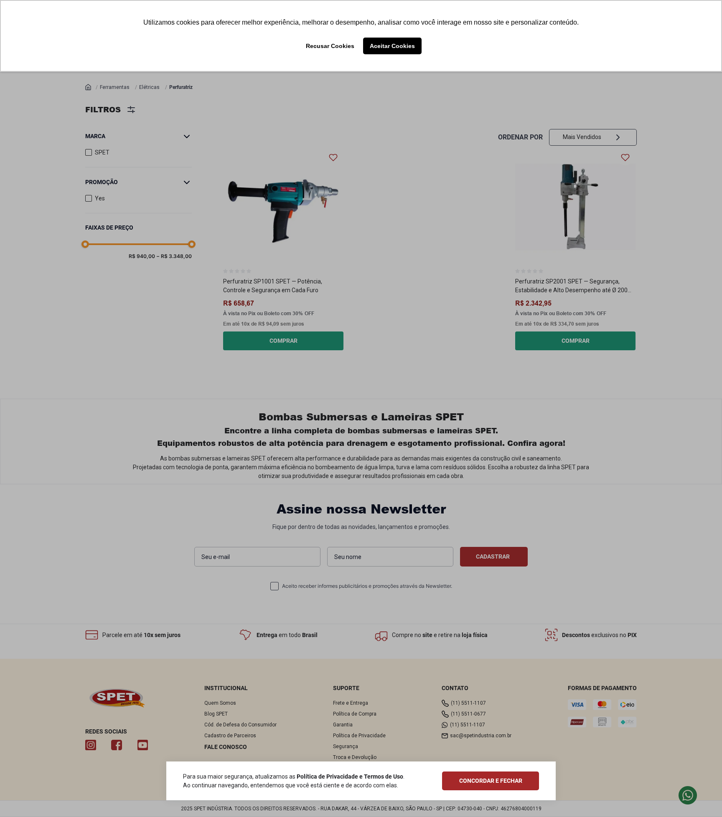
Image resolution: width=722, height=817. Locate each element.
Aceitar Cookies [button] (392, 46)
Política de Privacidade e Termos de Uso (350, 776)
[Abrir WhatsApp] (701, 796)
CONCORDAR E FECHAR (490, 780)
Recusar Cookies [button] (330, 46)
